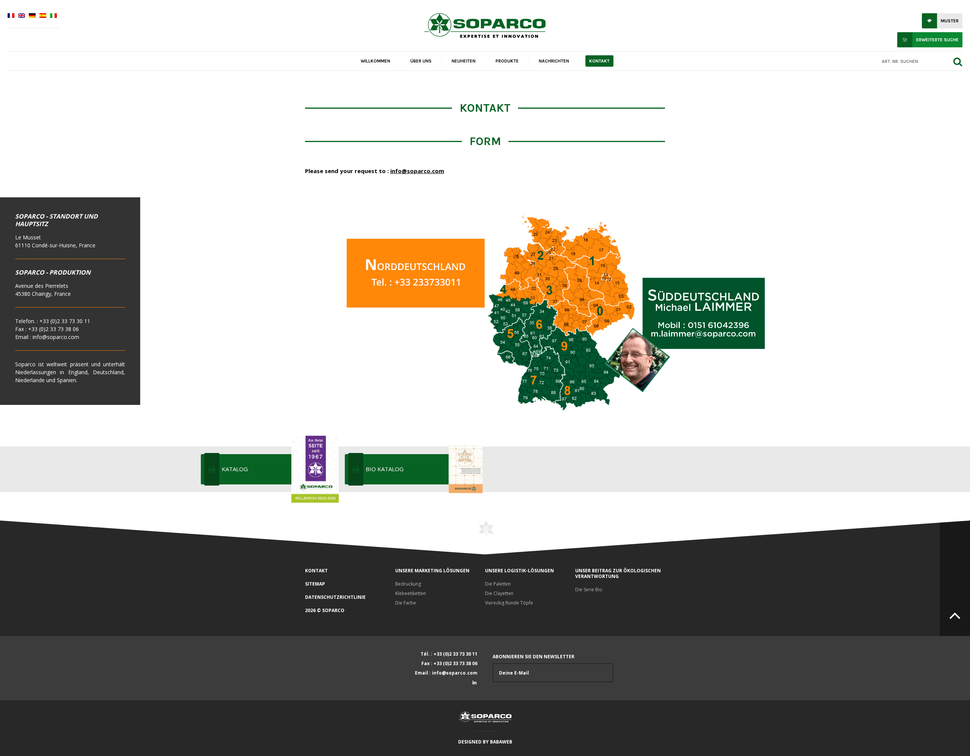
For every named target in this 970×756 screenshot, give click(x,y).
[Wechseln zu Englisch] (21, 16)
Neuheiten (464, 61)
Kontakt (599, 61)
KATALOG (235, 469)
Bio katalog (385, 469)
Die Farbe (405, 603)
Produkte (507, 61)
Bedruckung (408, 584)
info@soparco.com (417, 171)
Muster (950, 20)
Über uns (421, 61)
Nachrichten (554, 61)
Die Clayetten (499, 593)
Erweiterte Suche (937, 39)
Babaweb (501, 742)
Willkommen (375, 61)
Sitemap (315, 584)
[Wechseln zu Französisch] (11, 16)
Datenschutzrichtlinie (335, 597)
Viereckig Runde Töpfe (509, 603)
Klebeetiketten (410, 593)
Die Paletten (498, 584)
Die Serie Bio (588, 589)
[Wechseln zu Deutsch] (32, 16)
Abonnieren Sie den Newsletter (533, 657)
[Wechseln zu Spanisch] (42, 16)
